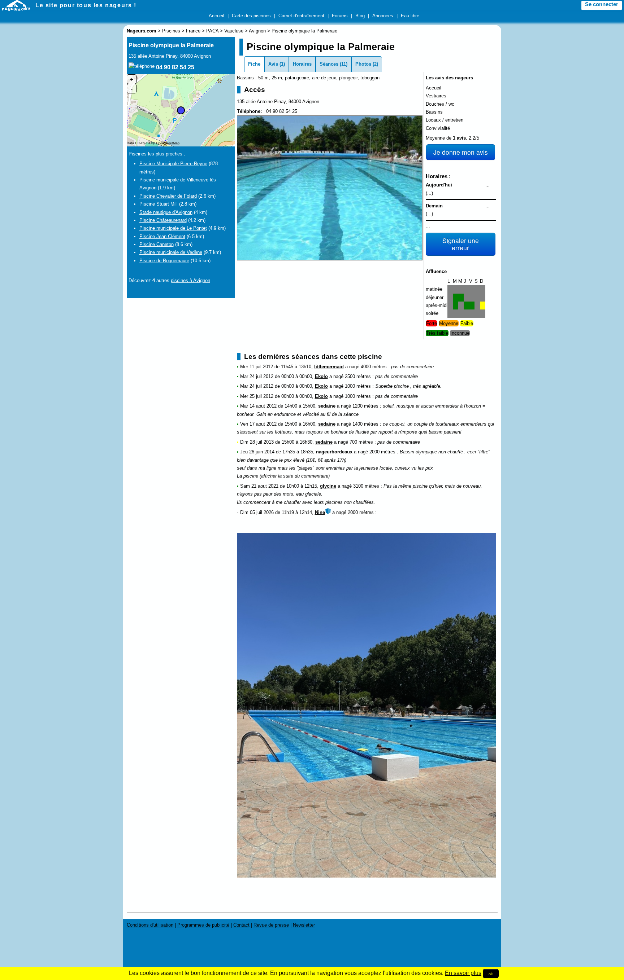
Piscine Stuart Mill (158, 204)
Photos (363, 64)
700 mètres (361, 442)
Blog (360, 15)
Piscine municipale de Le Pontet (173, 228)
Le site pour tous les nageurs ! (85, 5)
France (193, 31)
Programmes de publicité (203, 925)
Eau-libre (410, 15)
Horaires (302, 64)
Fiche (254, 64)
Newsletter (304, 925)
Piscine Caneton (156, 244)
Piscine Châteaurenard (163, 220)
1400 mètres (365, 424)
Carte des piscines (251, 15)
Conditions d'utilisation (150, 925)
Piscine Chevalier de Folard (168, 196)
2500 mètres (358, 376)
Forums (340, 15)
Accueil (216, 15)
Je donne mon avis (460, 152)
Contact (241, 925)
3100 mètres (366, 486)
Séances (329, 64)
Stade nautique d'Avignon (165, 212)
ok (491, 973)
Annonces (382, 15)
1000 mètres (358, 386)
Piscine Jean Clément (162, 236)
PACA (212, 31)
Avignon (257, 31)
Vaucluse (233, 31)
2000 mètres (382, 451)
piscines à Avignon (190, 280)
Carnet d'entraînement (301, 15)
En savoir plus (463, 973)
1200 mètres (365, 406)
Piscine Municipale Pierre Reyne (173, 163)
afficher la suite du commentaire (294, 476)
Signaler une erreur (460, 244)
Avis (273, 64)
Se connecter (601, 4)
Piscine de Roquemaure (164, 260)
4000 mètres (374, 366)
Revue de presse (271, 925)
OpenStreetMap (167, 143)
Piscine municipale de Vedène (170, 252)
